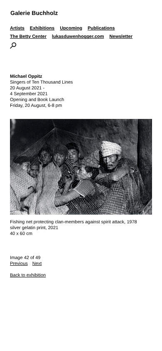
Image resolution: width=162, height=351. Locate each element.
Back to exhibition (28, 275)
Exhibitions (42, 28)
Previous (19, 263)
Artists (17, 28)
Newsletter (121, 36)
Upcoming (71, 28)
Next (37, 263)
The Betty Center (28, 36)
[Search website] (13, 47)
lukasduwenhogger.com (78, 36)
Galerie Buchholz (34, 13)
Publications (101, 28)
